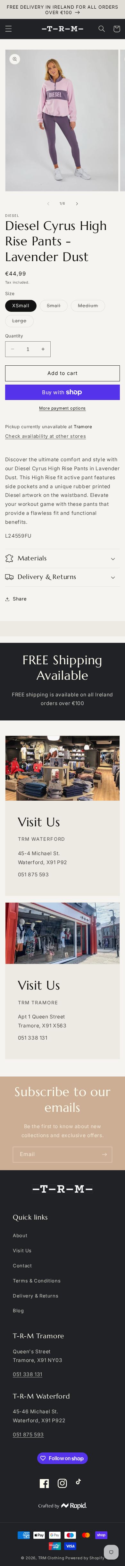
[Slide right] (77, 204)
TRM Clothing (51, 1558)
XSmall (20, 306)
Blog (18, 1311)
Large (23, 322)
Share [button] (20, 599)
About (20, 1235)
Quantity (14, 335)
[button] (8, 28)
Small (57, 307)
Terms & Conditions (37, 1281)
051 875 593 (28, 1435)
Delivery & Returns (35, 1296)
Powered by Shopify (84, 1558)
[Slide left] (48, 204)
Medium (91, 307)
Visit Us (22, 1251)
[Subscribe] (104, 1154)
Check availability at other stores (45, 436)
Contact (22, 1266)
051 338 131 (27, 1374)
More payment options (62, 408)
